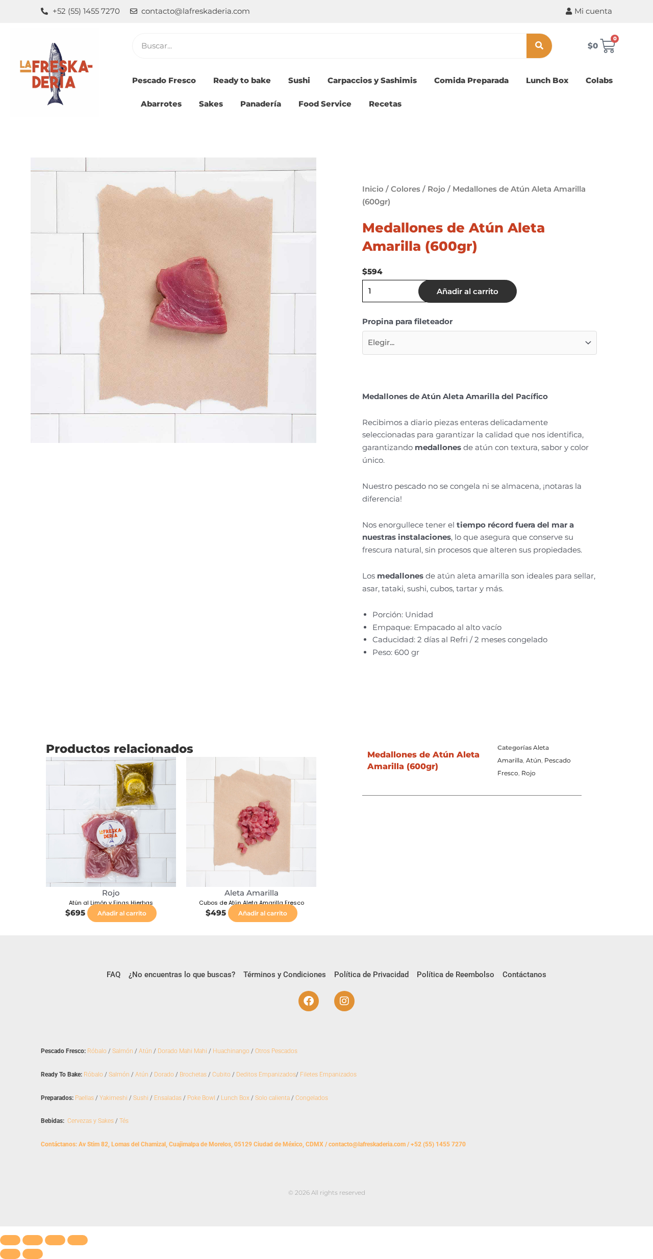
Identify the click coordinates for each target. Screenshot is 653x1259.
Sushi (140, 1097)
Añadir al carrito (467, 291)
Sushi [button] (299, 80)
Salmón (122, 1051)
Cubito (221, 1074)
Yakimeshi (113, 1097)
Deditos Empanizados (266, 1074)
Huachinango (231, 1051)
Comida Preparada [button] (471, 80)
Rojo (436, 189)
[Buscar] (539, 46)
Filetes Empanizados (328, 1074)
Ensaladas (168, 1097)
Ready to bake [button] (242, 80)
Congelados (311, 1097)
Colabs (599, 80)
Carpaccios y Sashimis (372, 80)
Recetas (385, 104)
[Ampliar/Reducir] (10, 1240)
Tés (124, 1120)
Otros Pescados (276, 1051)
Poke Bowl (201, 1097)
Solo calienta (272, 1097)
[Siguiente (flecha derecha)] (32, 1254)
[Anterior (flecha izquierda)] (10, 1254)
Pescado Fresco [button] (164, 80)
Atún (533, 760)
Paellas (84, 1097)
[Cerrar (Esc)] (77, 1240)
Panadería (260, 104)
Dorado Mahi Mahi (182, 1051)
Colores (405, 189)
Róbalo (97, 1051)
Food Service (324, 104)
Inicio (373, 189)
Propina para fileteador (407, 321)
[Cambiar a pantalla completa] (32, 1240)
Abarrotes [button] (161, 104)
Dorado (164, 1074)
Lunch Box (547, 80)
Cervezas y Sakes (90, 1120)
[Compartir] (55, 1240)
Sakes (211, 104)
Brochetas (193, 1074)
